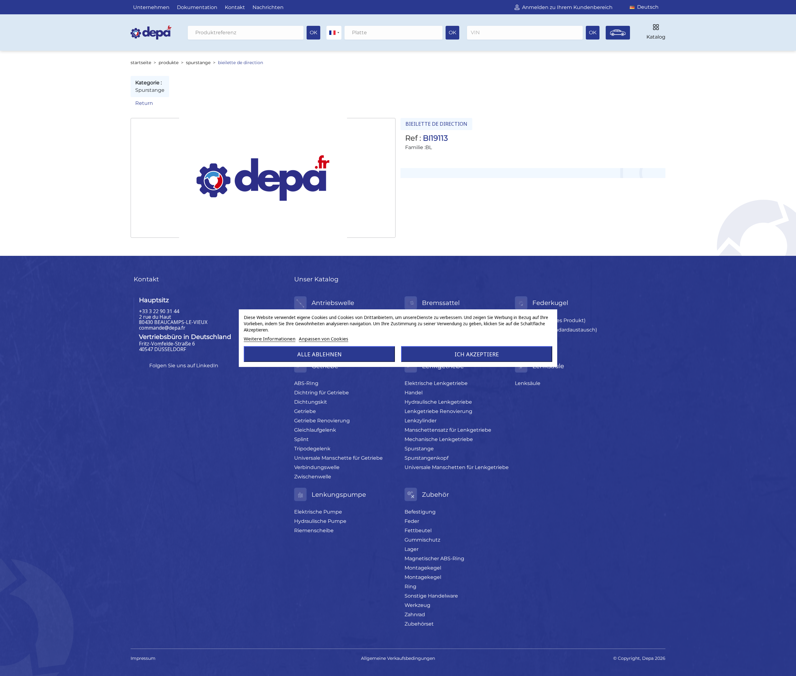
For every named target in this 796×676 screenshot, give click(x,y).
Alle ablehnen (319, 354)
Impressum (143, 658)
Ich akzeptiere (477, 354)
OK (313, 32)
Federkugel (550, 303)
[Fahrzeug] (618, 33)
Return (144, 103)
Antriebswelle (333, 303)
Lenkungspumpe (339, 494)
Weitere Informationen (269, 339)
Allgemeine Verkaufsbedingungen (398, 658)
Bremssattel (441, 303)
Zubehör (435, 494)
